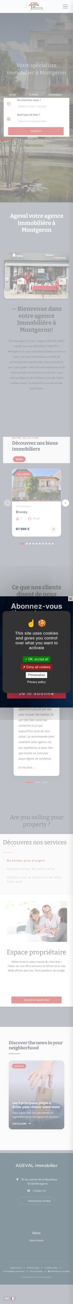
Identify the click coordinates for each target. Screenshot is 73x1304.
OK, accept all (37, 659)
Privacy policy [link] (36, 682)
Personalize (36, 675)
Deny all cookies (38, 667)
